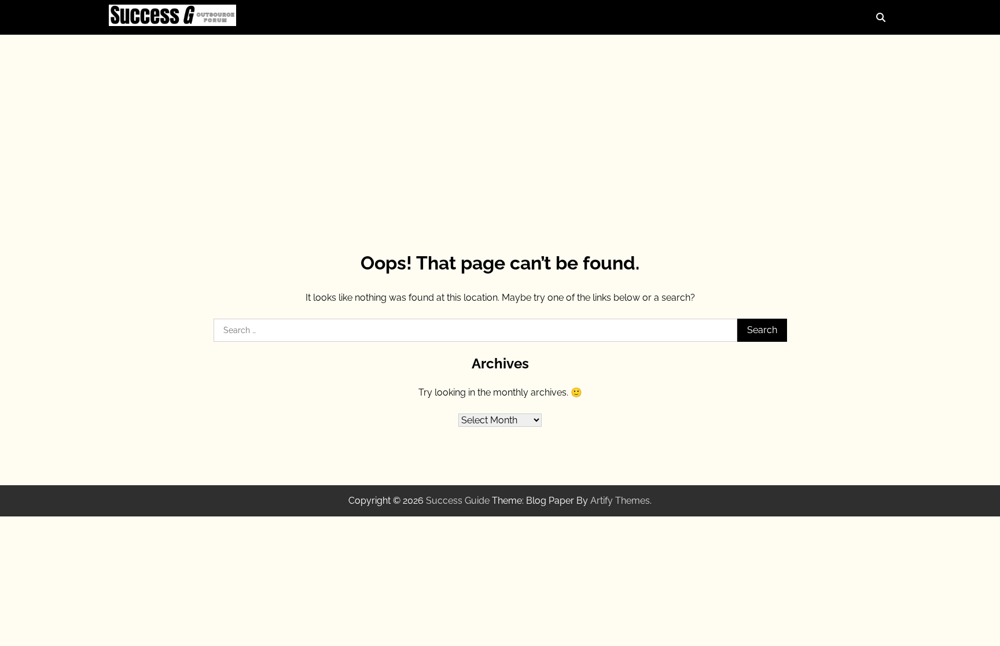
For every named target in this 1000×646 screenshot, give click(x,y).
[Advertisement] (500, 127)
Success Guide (458, 500)
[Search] (880, 17)
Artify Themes (620, 500)
